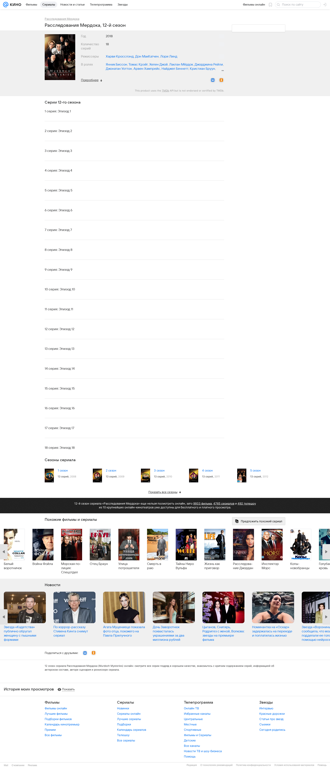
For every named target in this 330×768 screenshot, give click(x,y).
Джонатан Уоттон (119, 68)
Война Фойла (42, 564)
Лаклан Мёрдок (181, 64)
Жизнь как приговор (212, 566)
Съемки (264, 724)
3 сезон (159, 470)
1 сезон (63, 470)
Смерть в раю (154, 566)
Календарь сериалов (131, 730)
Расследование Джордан (243, 566)
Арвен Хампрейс (146, 68)
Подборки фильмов (58, 719)
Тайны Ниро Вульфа (185, 566)
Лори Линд (168, 56)
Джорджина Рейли (209, 64)
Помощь (190, 756)
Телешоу (123, 735)
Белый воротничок (13, 566)
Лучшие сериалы (129, 719)
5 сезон (255, 470)
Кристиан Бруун (202, 68)
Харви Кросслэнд (120, 56)
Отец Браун (99, 564)
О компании (18, 765)
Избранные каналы (197, 713)
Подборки (124, 724)
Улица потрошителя (128, 566)
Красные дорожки (272, 713)
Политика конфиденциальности (253, 765)
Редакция (192, 765)
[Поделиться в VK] (213, 80)
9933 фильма (202, 503)
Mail (6, 765)
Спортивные (192, 730)
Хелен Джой (158, 64)
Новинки (123, 708)
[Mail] (5, 4)
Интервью (266, 708)
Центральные (193, 719)
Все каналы (192, 746)
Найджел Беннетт (175, 68)
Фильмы (52, 702)
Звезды (266, 702)
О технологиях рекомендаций (216, 765)
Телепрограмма (198, 702)
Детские (190, 740)
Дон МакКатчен (147, 56)
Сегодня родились (272, 730)
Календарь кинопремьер (62, 724)
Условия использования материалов (294, 765)
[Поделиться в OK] (221, 80)
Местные (190, 724)
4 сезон (207, 470)
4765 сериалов (223, 503)
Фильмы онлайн (56, 708)
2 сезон (111, 470)
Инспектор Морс (270, 566)
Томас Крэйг (138, 64)
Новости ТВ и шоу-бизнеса (203, 751)
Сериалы (125, 702)
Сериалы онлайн (129, 713)
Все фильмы (53, 735)
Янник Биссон (116, 64)
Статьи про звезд (271, 719)
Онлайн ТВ (191, 708)
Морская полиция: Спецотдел (71, 568)
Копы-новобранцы (299, 566)
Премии (50, 730)
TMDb (165, 90)
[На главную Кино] (14, 4)
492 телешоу (247, 503)
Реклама (32, 765)
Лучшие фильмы (56, 713)
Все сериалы (126, 740)
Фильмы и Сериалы (197, 735)
